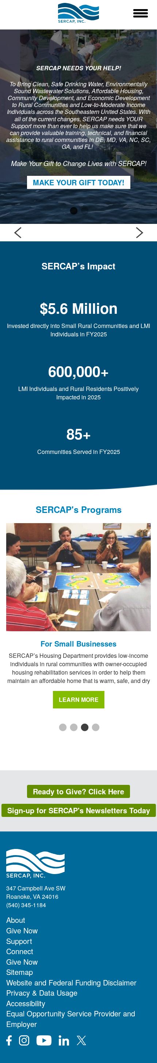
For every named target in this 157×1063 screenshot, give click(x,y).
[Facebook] (9, 1040)
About (15, 919)
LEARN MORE (79, 699)
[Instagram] (24, 1040)
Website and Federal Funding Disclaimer (71, 982)
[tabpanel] (78, 126)
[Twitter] (81, 1040)
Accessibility (25, 1003)
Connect (19, 951)
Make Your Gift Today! (79, 182)
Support (19, 941)
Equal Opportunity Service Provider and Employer (70, 1018)
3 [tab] (84, 727)
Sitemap (19, 972)
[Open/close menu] (140, 13)
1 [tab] (73, 211)
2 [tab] (84, 211)
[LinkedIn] (64, 1040)
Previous (17, 232)
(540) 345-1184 (26, 905)
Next (139, 232)
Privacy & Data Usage (41, 992)
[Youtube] (44, 1040)
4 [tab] (95, 727)
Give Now (22, 930)
